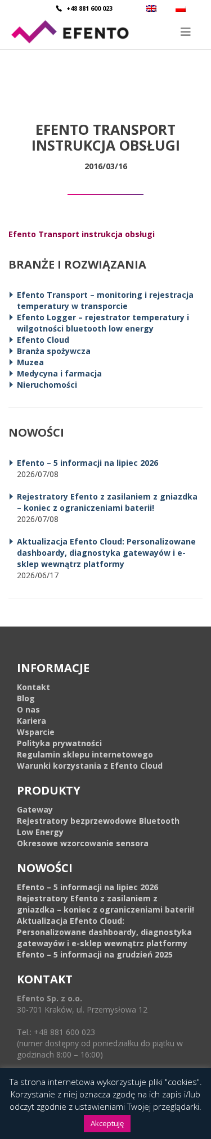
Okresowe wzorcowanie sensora (83, 843)
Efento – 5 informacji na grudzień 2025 (95, 954)
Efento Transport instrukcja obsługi (81, 234)
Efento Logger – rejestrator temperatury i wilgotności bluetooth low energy (103, 323)
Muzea (30, 362)
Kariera (31, 720)
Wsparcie (36, 732)
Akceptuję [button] (107, 1123)
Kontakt (33, 687)
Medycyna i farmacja (59, 373)
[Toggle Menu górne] (105, 31)
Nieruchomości (47, 384)
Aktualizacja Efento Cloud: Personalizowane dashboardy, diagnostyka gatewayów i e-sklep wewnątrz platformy (106, 552)
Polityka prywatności (59, 743)
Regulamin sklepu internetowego (85, 754)
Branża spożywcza (54, 351)
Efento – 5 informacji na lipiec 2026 (87, 462)
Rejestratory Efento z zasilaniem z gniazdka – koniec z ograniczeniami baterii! (107, 502)
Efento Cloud (43, 339)
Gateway (35, 809)
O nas (28, 709)
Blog (26, 698)
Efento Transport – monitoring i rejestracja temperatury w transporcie (105, 300)
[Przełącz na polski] (182, 8)
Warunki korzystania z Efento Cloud (90, 765)
